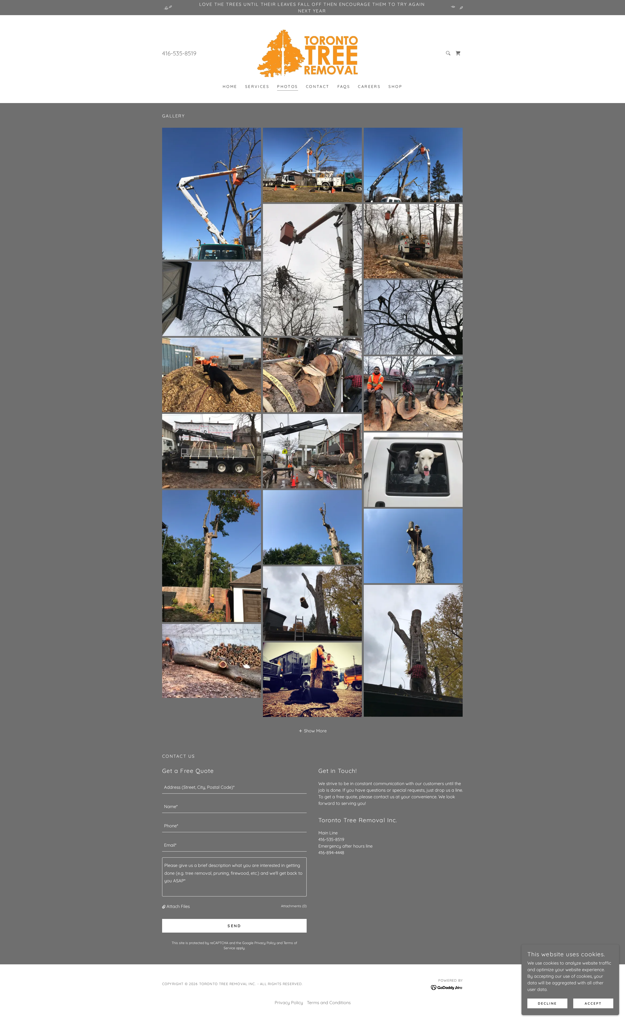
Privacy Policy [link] (265, 943)
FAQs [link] (343, 86)
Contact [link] (318, 86)
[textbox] (234, 787)
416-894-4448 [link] (331, 852)
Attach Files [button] (178, 906)
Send (234, 925)
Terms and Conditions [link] (329, 1002)
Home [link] (230, 86)
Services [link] (257, 86)
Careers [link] (369, 86)
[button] (312, 730)
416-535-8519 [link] (179, 53)
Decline (547, 1003)
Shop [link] (395, 86)
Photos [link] (287, 86)
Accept (593, 1003)
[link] (312, 53)
